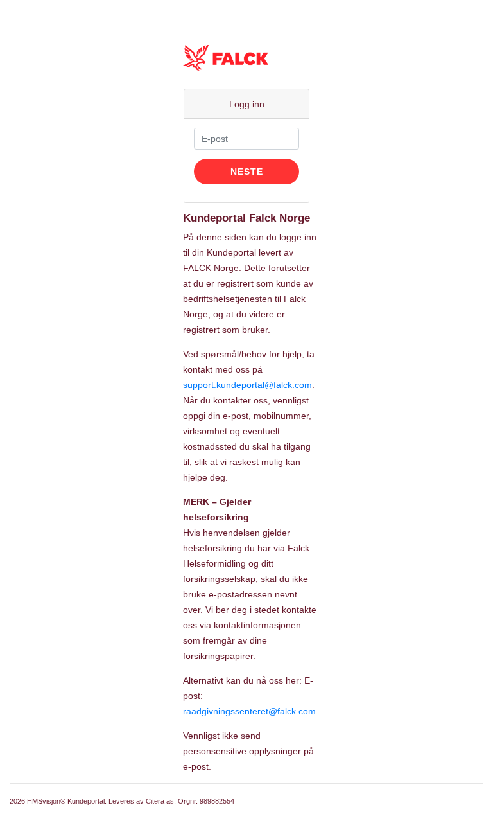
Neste (246, 171)
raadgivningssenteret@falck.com (249, 711)
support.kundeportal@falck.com (247, 385)
